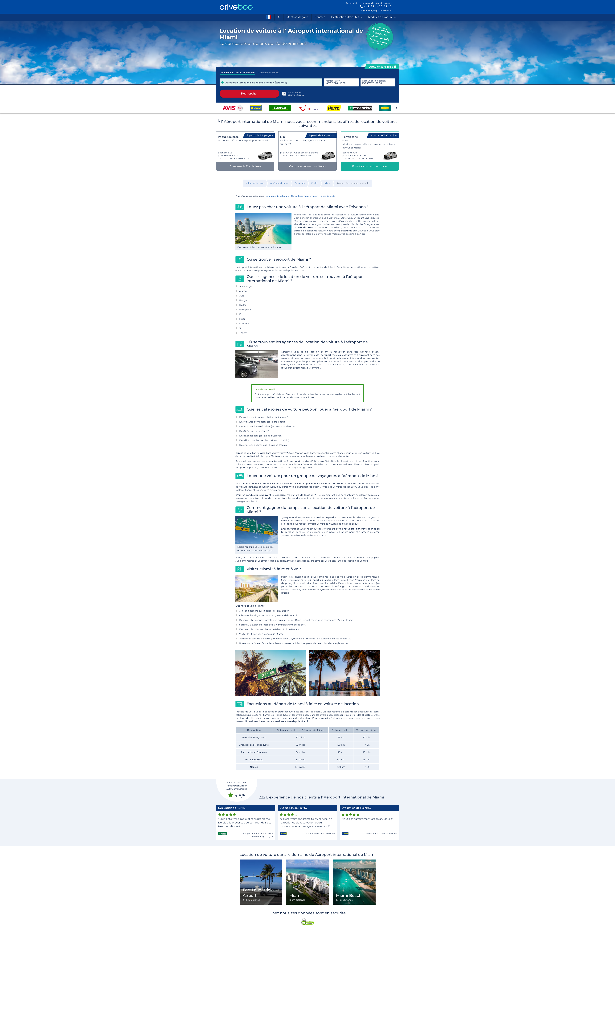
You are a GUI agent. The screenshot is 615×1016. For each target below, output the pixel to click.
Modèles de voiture (380, 17)
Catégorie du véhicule (277, 196)
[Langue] (268, 17)
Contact (320, 17)
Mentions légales (297, 17)
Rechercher (249, 93)
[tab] (237, 71)
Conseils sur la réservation (304, 196)
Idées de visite (327, 196)
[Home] (236, 7)
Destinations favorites (345, 17)
